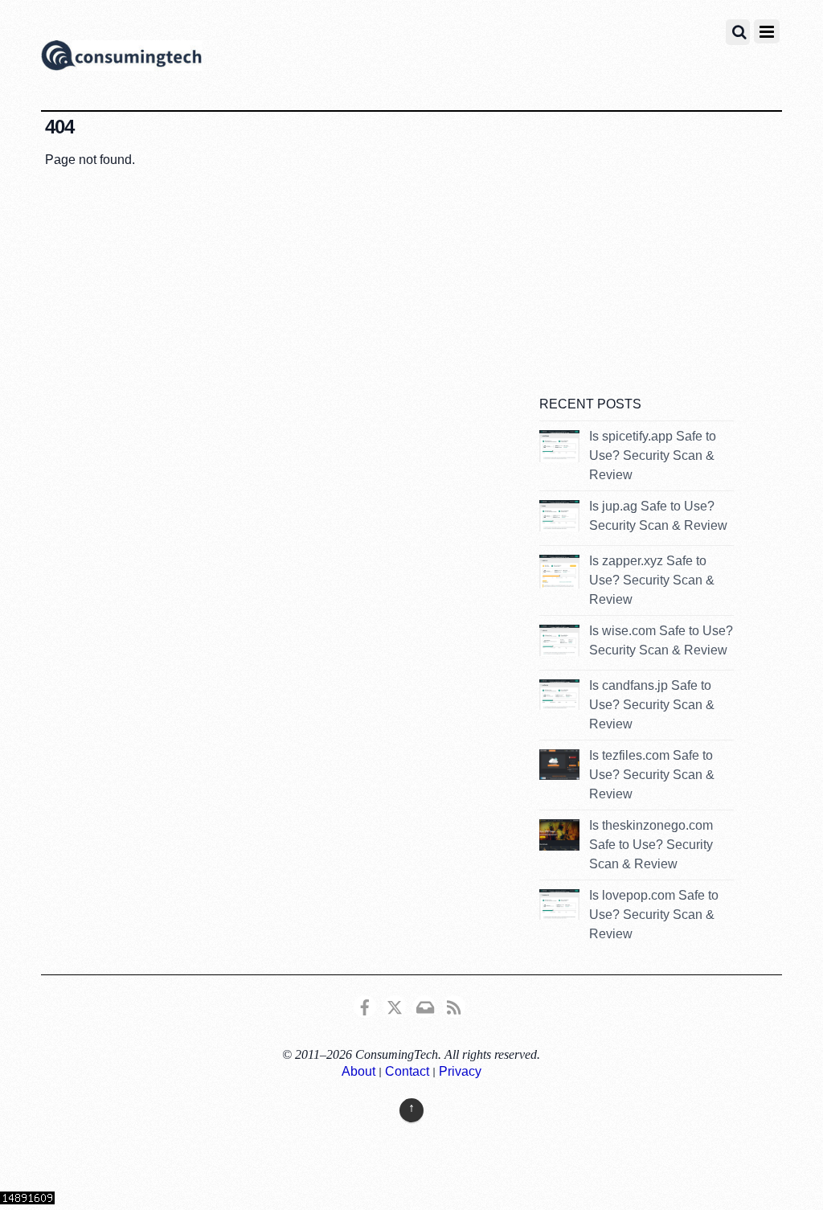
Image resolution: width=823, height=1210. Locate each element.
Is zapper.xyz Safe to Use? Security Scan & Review (651, 580)
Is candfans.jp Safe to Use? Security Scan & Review (651, 705)
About (358, 1071)
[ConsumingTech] (121, 57)
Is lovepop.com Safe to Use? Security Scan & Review (654, 914)
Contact (407, 1071)
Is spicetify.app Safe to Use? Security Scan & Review (652, 455)
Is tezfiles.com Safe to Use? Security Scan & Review (651, 775)
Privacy (460, 1071)
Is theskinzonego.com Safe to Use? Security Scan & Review (651, 844)
